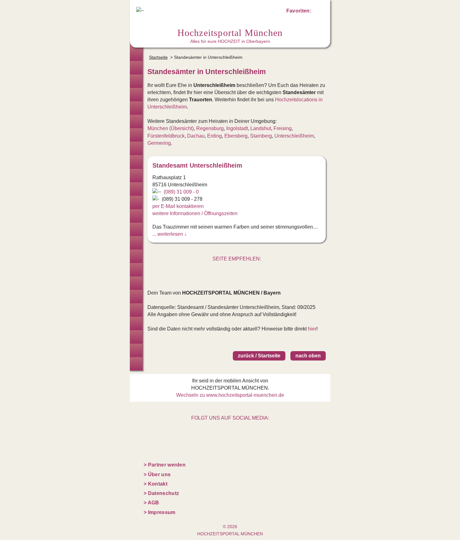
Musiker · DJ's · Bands (136, 216)
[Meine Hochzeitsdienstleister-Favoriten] (318, 12)
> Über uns (157, 474)
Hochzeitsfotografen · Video (136, 121)
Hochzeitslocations (136, 94)
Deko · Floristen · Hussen (136, 175)
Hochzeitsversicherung (136, 364)
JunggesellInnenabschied (136, 337)
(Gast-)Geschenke (136, 296)
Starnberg (261, 136)
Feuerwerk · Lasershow (136, 269)
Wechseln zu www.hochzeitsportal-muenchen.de (230, 395)
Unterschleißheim (294, 136)
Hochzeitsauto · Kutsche (136, 243)
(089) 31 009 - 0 (181, 191)
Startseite (158, 57)
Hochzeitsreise (136, 350)
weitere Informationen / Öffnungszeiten (195, 213)
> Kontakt (155, 484)
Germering (159, 143)
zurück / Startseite (259, 355)
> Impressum (160, 512)
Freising (282, 128)
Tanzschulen (136, 310)
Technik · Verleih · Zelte (136, 283)
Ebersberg (236, 136)
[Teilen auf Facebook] (243, 271)
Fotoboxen (136, 162)
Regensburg (210, 128)
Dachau (196, 136)
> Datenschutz (161, 493)
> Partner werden (165, 464)
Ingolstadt (237, 128)
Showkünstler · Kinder (136, 229)
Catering (136, 189)
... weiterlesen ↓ (169, 234)
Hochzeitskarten (136, 148)
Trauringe (136, 81)
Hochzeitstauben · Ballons (136, 256)
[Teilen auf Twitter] (230, 271)
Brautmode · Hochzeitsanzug (136, 67)
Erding (214, 136)
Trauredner (136, 108)
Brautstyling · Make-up (136, 135)
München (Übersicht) (170, 128)
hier (312, 328)
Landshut (260, 128)
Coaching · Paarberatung (136, 323)
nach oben (308, 355)
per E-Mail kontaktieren (178, 206)
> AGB (151, 502)
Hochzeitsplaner (136, 54)
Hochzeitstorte (136, 202)
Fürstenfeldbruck (166, 136)
